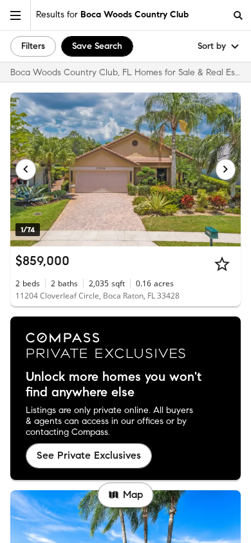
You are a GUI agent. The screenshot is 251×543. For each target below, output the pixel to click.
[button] (15, 15)
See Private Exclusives (89, 455)
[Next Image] (226, 169)
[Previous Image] (25, 169)
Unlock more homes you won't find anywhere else (113, 384)
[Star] (222, 264)
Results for (112, 14)
